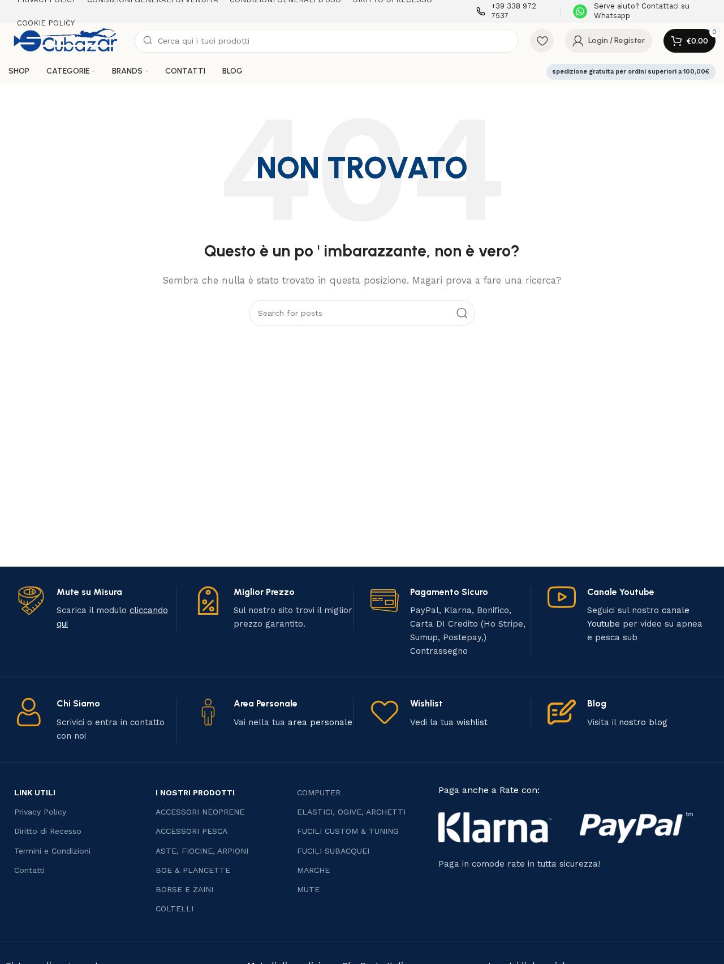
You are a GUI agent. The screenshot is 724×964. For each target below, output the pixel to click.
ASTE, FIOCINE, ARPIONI (202, 850)
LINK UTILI (34, 792)
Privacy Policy (40, 811)
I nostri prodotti (195, 792)
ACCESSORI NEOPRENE (200, 811)
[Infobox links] (512, 11)
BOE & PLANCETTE (193, 870)
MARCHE (313, 870)
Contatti (29, 870)
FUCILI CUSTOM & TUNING (348, 831)
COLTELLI (174, 908)
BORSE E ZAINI (184, 889)
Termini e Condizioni (52, 850)
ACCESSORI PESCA (191, 831)
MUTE (308, 889)
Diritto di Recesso (47, 831)
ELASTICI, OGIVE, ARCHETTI (351, 811)
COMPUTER (319, 792)
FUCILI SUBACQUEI (333, 850)
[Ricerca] (462, 313)
